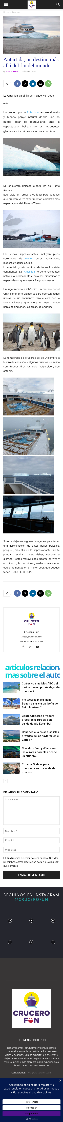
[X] (25, 83)
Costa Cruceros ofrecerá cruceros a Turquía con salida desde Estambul (38, 719)
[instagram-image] (10, 920)
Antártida (33, 112)
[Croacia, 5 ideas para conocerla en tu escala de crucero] (11, 768)
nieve (28, 258)
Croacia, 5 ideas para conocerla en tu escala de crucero (38, 768)
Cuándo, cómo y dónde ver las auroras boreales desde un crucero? (39, 752)
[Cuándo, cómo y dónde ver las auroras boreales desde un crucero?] (11, 752)
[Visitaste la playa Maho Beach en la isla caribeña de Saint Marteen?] (11, 703)
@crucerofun (31, 899)
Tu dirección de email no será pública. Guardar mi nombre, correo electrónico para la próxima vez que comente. (31, 862)
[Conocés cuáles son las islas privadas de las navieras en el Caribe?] (11, 736)
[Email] (40, 83)
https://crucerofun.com (32, 637)
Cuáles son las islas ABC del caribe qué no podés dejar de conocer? (41, 687)
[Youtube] (38, 647)
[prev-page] (5, 781)
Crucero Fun (12, 71)
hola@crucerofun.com (39, 1072)
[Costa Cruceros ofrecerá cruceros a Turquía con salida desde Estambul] (11, 720)
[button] (5, 4)
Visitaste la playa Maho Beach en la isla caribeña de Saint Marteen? (40, 703)
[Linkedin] (32, 83)
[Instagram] (31, 647)
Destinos (16, 12)
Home (6, 12)
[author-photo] (32, 627)
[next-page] (11, 781)
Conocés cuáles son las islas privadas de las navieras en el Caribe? (40, 735)
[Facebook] (17, 83)
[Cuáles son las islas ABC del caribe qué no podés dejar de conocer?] (11, 687)
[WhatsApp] (48, 83)
